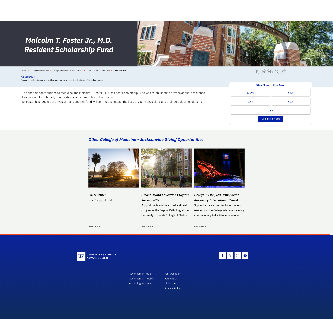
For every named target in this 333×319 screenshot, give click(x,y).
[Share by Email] (284, 72)
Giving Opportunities (39, 70)
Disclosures (171, 283)
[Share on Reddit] (270, 72)
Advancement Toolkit (141, 278)
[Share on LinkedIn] (264, 72)
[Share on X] (277, 72)
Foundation (170, 278)
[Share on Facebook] (257, 72)
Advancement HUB (140, 273)
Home (23, 70)
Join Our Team (172, 273)
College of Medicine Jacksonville (68, 70)
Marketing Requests (140, 283)
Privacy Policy (172, 288)
